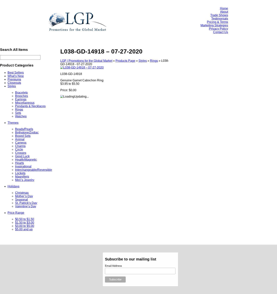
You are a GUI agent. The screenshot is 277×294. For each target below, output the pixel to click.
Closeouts (14, 82)
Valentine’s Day (25, 206)
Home (224, 8)
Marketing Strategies (214, 25)
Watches (21, 116)
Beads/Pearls (24, 129)
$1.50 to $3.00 (24, 222)
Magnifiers (22, 176)
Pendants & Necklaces (30, 106)
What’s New (16, 76)
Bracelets (21, 92)
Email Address (113, 265)
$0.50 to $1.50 (24, 219)
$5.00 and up (24, 229)
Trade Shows (219, 15)
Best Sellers (16, 72)
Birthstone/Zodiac (27, 132)
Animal (19, 139)
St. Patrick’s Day (26, 203)
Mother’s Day (24, 196)
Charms (20, 146)
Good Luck (22, 156)
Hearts (19, 163)
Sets (18, 113)
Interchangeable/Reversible (33, 169)
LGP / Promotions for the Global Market (86, 60)
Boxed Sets (23, 135)
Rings (19, 109)
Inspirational (23, 166)
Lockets (20, 173)
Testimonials (219, 18)
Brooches (21, 96)
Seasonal (21, 199)
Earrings (20, 99)
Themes (13, 122)
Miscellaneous (24, 102)
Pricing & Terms (217, 22)
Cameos (20, 142)
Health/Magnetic (26, 159)
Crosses (20, 152)
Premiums (14, 79)
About (224, 11)
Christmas (22, 192)
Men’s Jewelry (24, 180)
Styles (12, 86)
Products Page (125, 60)
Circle (19, 149)
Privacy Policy (218, 28)
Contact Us (220, 32)
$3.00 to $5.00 (24, 226)
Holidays (13, 186)
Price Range (16, 212)
